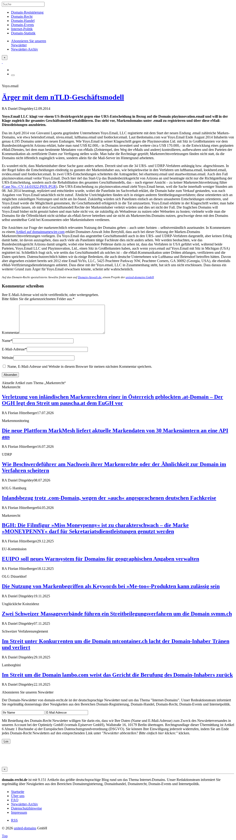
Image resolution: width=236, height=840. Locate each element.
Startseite (17, 792)
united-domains (25, 828)
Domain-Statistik (23, 33)
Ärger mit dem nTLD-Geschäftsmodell (63, 97)
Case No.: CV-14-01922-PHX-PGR (29, 186)
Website (7, 358)
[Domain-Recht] (2, 62)
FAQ (14, 800)
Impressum (19, 812)
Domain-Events (22, 25)
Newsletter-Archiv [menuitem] (24, 49)
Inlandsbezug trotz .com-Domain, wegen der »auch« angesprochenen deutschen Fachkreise (109, 498)
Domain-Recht (21, 16)
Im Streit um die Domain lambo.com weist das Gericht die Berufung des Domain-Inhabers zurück (117, 675)
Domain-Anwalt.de (89, 277)
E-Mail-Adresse (14, 349)
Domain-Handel (23, 21)
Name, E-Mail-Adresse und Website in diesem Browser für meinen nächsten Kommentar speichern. (79, 366)
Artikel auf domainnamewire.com (40, 232)
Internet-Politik (22, 29)
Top (5, 836)
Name (7, 341)
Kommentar (10, 333)
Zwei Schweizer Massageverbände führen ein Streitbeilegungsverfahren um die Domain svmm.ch (117, 614)
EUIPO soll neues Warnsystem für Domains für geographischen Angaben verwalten (100, 559)
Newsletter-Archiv (24, 804)
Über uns (17, 796)
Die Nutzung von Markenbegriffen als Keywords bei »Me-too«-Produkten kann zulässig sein (111, 586)
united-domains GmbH (140, 277)
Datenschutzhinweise (26, 808)
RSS (14, 820)
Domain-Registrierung (27, 12)
